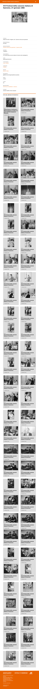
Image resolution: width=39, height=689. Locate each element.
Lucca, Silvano (6, 63)
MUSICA (15, 86)
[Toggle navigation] (36, 1)
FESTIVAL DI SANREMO (8, 86)
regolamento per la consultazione (6, 685)
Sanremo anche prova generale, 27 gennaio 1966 (12, 47)
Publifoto (4, 67)
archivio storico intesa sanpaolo (10, 1)
